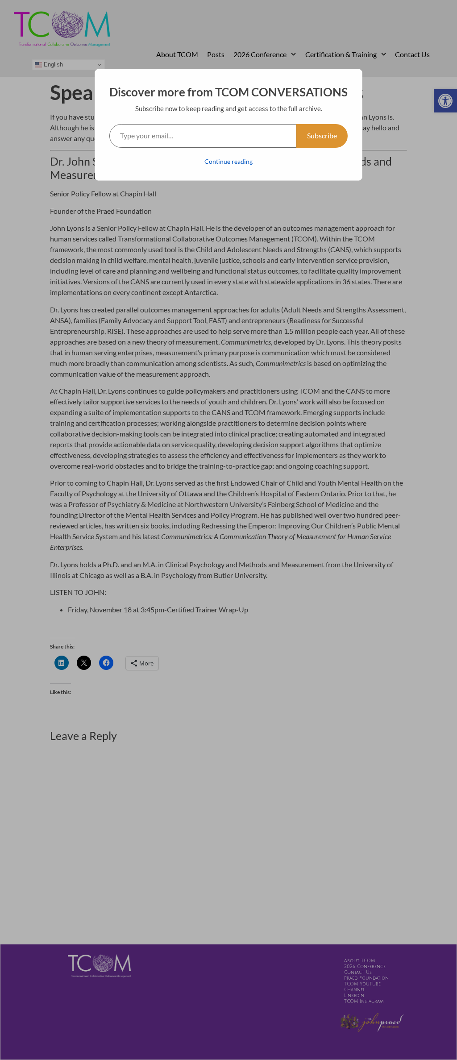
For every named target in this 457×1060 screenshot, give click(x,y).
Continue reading (228, 161)
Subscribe (322, 135)
